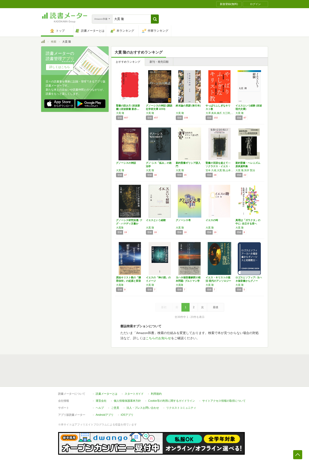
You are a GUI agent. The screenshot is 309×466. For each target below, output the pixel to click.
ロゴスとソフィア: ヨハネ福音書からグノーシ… (248, 281)
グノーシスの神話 (126, 162)
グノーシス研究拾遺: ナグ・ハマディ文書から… (129, 223)
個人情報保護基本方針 (127, 400)
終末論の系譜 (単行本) (188, 105)
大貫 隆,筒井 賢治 (245, 170)
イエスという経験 (156, 220)
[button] (155, 19)
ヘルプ (100, 407)
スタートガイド (134, 393)
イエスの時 (212, 220)
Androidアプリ (105, 414)
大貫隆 (120, 227)
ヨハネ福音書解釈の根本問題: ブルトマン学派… (188, 281)
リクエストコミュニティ (181, 407)
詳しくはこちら (59, 67)
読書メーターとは (106, 393)
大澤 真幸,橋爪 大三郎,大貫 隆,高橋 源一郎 (219, 113)
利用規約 (156, 393)
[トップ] (43, 42)
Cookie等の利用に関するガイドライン (171, 400)
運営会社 (101, 400)
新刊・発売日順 (159, 61)
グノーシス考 (183, 220)
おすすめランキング (128, 61)
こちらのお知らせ (158, 338)
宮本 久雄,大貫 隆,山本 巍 (219, 170)
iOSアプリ (127, 414)
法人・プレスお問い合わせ (142, 407)
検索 (53, 41)
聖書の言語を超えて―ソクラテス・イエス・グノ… (218, 166)
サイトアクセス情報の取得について (224, 400)
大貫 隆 (120, 113)
